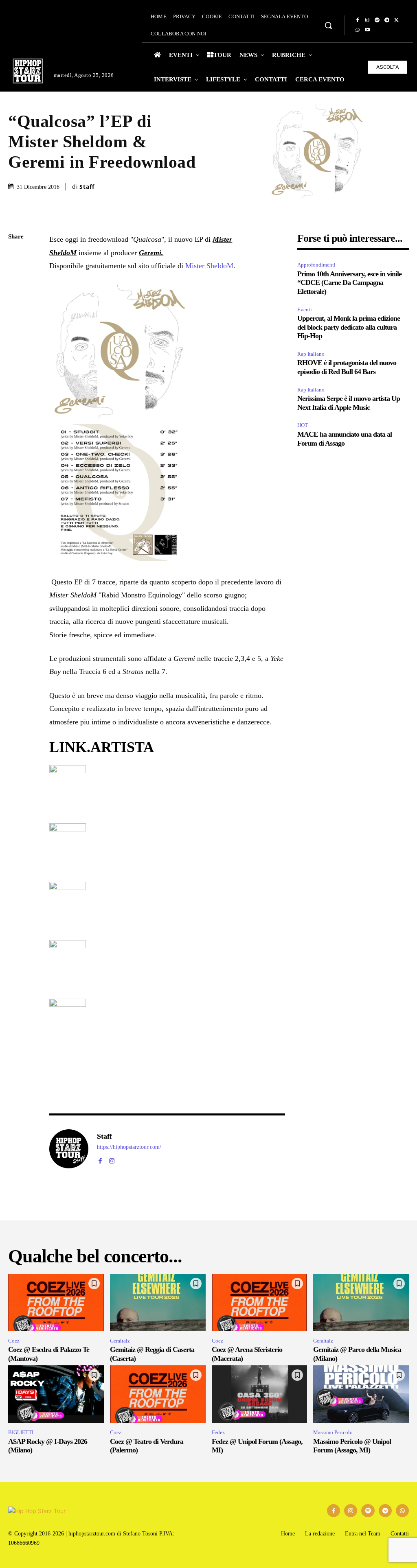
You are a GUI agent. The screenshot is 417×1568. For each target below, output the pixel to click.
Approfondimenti (316, 265)
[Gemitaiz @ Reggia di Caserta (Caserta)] (158, 1302)
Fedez (218, 1432)
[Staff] (68, 1148)
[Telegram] (387, 20)
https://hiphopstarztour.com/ (129, 1147)
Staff (86, 186)
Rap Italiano (311, 354)
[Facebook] (357, 20)
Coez (14, 1341)
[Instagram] (367, 20)
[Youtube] (367, 30)
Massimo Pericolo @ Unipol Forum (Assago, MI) (352, 1445)
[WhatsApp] (357, 30)
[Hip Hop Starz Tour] (28, 71)
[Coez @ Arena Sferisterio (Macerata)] (259, 1302)
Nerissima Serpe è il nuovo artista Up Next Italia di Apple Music (348, 402)
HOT (302, 425)
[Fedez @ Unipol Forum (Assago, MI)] (259, 1394)
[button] (328, 25)
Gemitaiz (120, 1341)
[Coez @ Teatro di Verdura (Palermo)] (158, 1394)
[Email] (16, 333)
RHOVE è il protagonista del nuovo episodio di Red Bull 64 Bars (346, 367)
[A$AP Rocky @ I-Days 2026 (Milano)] (56, 1394)
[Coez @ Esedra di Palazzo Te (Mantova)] (56, 1302)
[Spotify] (377, 20)
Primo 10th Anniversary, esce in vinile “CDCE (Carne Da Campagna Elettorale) (349, 282)
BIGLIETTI (20, 1432)
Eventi (304, 309)
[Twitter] (397, 20)
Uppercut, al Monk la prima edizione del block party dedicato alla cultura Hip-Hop (348, 327)
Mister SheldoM (209, 266)
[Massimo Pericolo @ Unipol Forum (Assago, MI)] (361, 1394)
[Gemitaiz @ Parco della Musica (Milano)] (361, 1302)
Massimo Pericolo (333, 1432)
